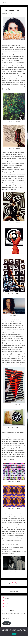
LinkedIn (6, 603)
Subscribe (6, 623)
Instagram (6, 598)
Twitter (6, 606)
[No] (26, 631)
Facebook (6, 601)
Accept (14, 634)
